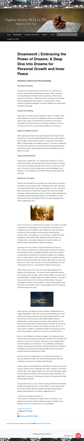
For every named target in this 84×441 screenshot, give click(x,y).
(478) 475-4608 (27, 411)
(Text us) (37, 1)
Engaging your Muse (13, 39)
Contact (52, 35)
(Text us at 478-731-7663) (28, 416)
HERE (30, 403)
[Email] (78, 435)
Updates (44, 35)
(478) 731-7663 (24, 1)
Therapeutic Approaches (32, 35)
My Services (17, 35)
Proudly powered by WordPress (42, 434)
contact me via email (7, 1)
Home (8, 35)
